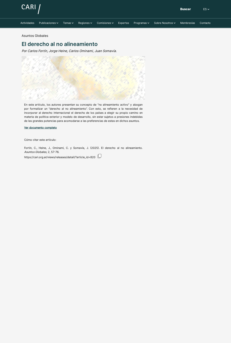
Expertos (123, 22)
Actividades (27, 22)
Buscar (185, 9)
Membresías (187, 22)
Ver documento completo (40, 127)
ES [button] (205, 9)
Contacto (205, 22)
